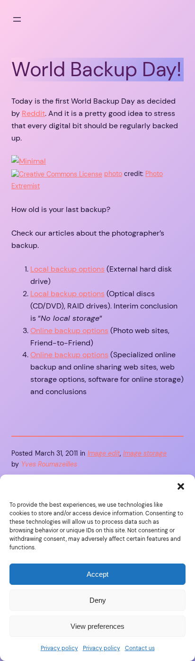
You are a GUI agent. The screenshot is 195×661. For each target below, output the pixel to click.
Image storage (145, 453)
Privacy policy (59, 648)
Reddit (33, 113)
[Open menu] (17, 19)
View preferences (97, 626)
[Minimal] (28, 161)
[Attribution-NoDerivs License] (56, 174)
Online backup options (69, 330)
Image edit (104, 453)
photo (113, 174)
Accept (97, 574)
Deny (97, 600)
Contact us (140, 648)
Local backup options (67, 269)
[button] (181, 486)
